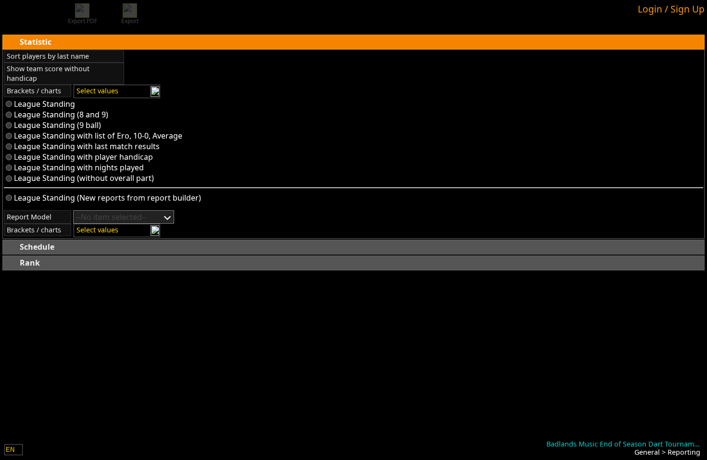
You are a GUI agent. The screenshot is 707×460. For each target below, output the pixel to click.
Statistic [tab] (35, 42)
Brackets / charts (34, 90)
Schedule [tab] (37, 247)
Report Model (29, 216)
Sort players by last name (48, 56)
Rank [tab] (30, 262)
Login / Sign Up (671, 8)
